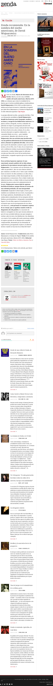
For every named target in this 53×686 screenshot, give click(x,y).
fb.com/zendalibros (22, 297)
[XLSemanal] (47, 3)
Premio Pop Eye (49, 682)
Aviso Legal (26, 679)
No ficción (10, 12)
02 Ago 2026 (46, 113)
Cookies (39, 679)
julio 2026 (41, 141)
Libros (6, 12)
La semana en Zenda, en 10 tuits (20, 436)
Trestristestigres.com (18, 679)
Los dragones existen (17, 508)
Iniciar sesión (30, 328)
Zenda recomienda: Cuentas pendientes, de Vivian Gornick (8, 274)
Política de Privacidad (33, 679)
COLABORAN (26, 1)
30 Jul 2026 (46, 123)
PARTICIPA (37, 1)
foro (18, 310)
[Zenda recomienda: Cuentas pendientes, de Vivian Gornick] (8, 266)
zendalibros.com (11, 36)
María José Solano (23, 483)
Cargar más (17, 671)
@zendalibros (14, 297)
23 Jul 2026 (46, 132)
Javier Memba (21, 590)
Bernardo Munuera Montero (25, 355)
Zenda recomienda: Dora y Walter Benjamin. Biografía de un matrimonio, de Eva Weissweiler (26, 276)
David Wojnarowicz (22, 35)
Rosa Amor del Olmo (23, 399)
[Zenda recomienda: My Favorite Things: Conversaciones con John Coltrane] (17, 266)
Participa (43, 679)
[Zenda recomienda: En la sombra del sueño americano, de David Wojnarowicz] (17, 65)
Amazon (25, 240)
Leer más (12, 389)
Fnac (30, 240)
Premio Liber (42, 682)
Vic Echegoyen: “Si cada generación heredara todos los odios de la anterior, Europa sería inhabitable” (21, 478)
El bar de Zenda (47, 112)
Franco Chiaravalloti (24, 548)
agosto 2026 (42, 139)
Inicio (2, 12)
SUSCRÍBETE (32, 1)
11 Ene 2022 (3, 35)
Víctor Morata (22, 510)
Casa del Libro (5, 242)
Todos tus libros (18, 240)
